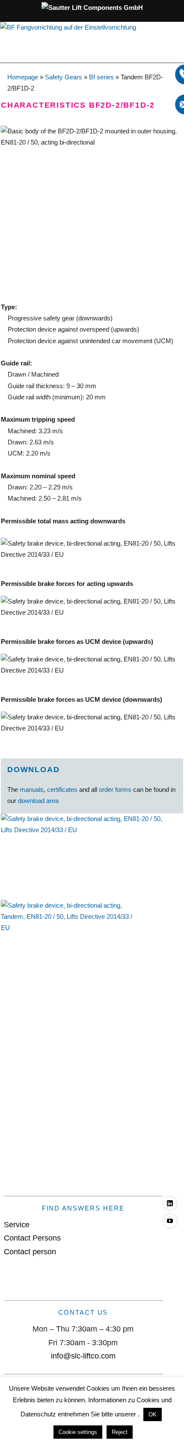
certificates (62, 789)
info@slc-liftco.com (83, 1356)
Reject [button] (120, 1432)
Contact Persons (32, 1238)
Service (17, 1224)
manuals (32, 789)
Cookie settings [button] (78, 1432)
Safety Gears (63, 77)
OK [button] (152, 1414)
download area (38, 800)
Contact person (30, 1251)
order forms (115, 789)
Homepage (22, 77)
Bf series (101, 77)
